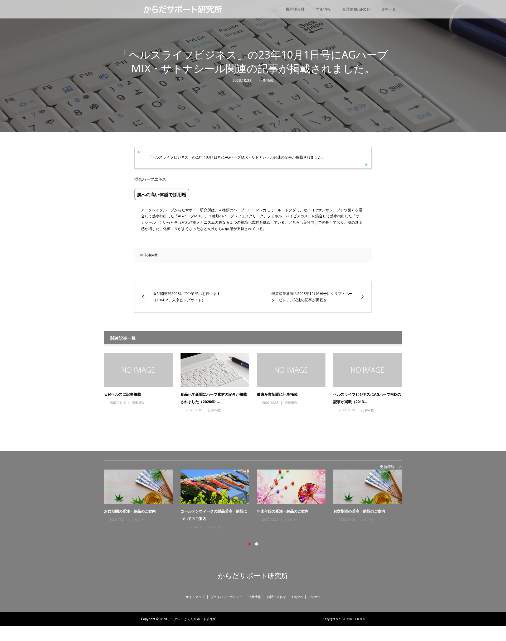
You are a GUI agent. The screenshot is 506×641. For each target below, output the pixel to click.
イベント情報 (141, 527)
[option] (257, 500)
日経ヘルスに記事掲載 (122, 394)
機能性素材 (295, 9)
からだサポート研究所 (253, 575)
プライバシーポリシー (226, 597)
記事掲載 (266, 80)
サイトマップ (195, 597)
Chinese (314, 597)
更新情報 (387, 466)
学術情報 (323, 9)
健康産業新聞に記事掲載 (277, 394)
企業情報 (254, 597)
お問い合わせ (276, 597)
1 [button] (249, 544)
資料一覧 (388, 9)
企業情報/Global (356, 9)
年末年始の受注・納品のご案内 (359, 511)
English (297, 597)
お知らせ (291, 527)
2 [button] (256, 544)
